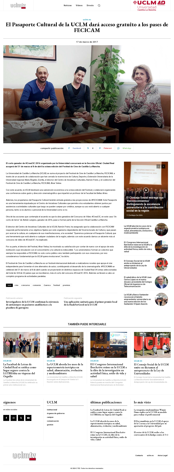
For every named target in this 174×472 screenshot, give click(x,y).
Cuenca (47, 285)
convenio (37, 285)
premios (66, 285)
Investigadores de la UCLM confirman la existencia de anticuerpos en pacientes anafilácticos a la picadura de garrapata (32, 304)
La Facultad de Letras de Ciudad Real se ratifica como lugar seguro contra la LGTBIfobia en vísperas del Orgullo (19, 370)
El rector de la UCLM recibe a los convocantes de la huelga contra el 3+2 (151, 433)
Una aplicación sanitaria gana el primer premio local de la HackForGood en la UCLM (90, 303)
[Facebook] (6, 418)
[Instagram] (14, 418)
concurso (25, 285)
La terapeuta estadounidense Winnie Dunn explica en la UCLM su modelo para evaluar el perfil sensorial (150, 412)
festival (56, 285)
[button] (99, 5)
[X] (21, 418)
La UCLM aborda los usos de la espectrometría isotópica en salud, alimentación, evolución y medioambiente (138, 229)
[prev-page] (158, 166)
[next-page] (163, 166)
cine (16, 285)
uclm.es (87, 19)
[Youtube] (28, 418)
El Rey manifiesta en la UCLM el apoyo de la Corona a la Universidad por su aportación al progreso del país (151, 423)
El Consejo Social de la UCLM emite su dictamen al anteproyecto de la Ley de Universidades (137, 264)
